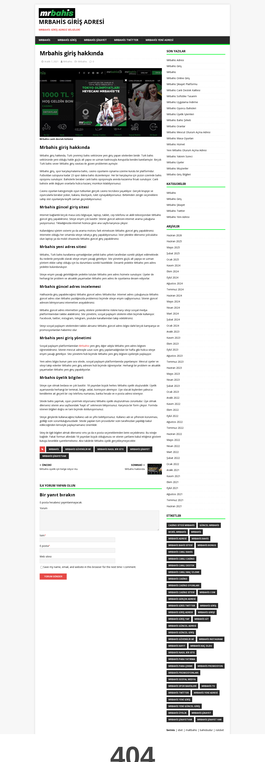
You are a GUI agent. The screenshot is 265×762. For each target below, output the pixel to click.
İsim (42, 535)
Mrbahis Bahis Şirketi (179, 120)
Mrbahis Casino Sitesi (181, 592)
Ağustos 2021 (175, 494)
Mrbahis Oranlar (176, 126)
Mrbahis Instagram (211, 639)
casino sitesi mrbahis (181, 525)
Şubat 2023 (173, 385)
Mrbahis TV (208, 686)
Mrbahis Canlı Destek (181, 565)
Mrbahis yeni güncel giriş (184, 706)
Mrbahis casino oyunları (183, 585)
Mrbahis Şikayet (95, 40)
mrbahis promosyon (210, 666)
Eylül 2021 (172, 488)
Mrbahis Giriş (67, 40)
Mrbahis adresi (177, 538)
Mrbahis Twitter (126, 40)
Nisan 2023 (173, 379)
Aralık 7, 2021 (51, 61)
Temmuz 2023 (175, 361)
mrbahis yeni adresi (206, 692)
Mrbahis (44, 40)
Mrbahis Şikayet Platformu (182, 84)
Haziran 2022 (174, 434)
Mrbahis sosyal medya (182, 679)
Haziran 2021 (174, 506)
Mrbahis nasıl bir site (110, 449)
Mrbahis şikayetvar (54, 456)
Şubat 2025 (173, 253)
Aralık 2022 (173, 397)
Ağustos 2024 (175, 283)
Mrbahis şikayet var (209, 719)
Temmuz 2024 (175, 289)
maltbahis (191, 730)
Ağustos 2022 (175, 422)
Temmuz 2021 (175, 500)
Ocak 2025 (173, 259)
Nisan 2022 (173, 446)
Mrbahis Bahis (200, 538)
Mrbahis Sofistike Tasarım (182, 96)
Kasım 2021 (173, 476)
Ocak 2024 (173, 325)
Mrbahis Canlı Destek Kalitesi (183, 90)
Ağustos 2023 (175, 355)
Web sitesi (46, 556)
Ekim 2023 (173, 343)
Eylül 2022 (172, 416)
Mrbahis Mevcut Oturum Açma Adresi (188, 132)
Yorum (43, 508)
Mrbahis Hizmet (176, 144)
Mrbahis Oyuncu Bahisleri (181, 108)
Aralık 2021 (173, 470)
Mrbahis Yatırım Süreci (180, 156)
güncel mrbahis (209, 525)
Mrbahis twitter (178, 692)
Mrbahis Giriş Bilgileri (179, 174)
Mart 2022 (173, 452)
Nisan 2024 (173, 307)
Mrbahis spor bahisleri (182, 686)
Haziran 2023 (174, 367)
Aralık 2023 (173, 331)
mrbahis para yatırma (181, 659)
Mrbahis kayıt (176, 645)
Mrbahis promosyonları (183, 672)
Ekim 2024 (173, 271)
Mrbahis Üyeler (175, 162)
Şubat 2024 (173, 319)
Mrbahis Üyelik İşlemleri (180, 114)
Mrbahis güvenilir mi (78, 449)
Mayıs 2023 (173, 373)
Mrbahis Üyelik (177, 712)
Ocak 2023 (173, 391)
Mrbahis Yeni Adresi (159, 40)
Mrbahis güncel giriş (181, 632)
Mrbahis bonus (207, 545)
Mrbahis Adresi (175, 60)
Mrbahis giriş (208, 605)
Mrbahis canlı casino (181, 558)
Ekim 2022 (173, 409)
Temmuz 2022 (175, 427)
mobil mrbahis (177, 531)
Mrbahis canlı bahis (180, 551)
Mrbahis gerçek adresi (182, 599)
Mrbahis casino (177, 578)
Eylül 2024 (172, 277)
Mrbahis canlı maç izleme (183, 572)
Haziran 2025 (174, 241)
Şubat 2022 (173, 458)
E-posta (44, 546)
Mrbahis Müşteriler (177, 168)
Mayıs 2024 (173, 301)
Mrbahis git (202, 619)
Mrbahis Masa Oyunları (180, 138)
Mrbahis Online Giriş (178, 78)
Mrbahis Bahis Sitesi (180, 545)
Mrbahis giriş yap (178, 619)
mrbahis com (207, 592)
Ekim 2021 (173, 482)
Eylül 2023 (172, 349)
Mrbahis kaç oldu (201, 645)
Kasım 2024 (173, 265)
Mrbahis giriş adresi (180, 612)
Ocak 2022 (173, 464)
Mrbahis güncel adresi (182, 625)
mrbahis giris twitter (181, 605)
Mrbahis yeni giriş (179, 699)
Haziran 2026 (174, 235)
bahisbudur (206, 730)
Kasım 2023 (173, 337)
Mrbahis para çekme (180, 666)
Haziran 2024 (174, 295)
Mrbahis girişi (206, 612)
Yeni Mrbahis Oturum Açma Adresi (187, 150)
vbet (180, 730)
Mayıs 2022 (173, 440)
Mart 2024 (173, 313)
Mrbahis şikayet (140, 449)
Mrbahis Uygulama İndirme (182, 102)
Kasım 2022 (173, 404)
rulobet (220, 730)
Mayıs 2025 (173, 247)
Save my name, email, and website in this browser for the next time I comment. (89, 567)
